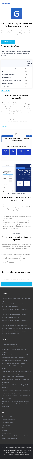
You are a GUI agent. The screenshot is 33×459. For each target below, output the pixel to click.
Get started (6, 90)
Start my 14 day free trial (16, 284)
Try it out (4, 126)
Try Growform (7, 41)
